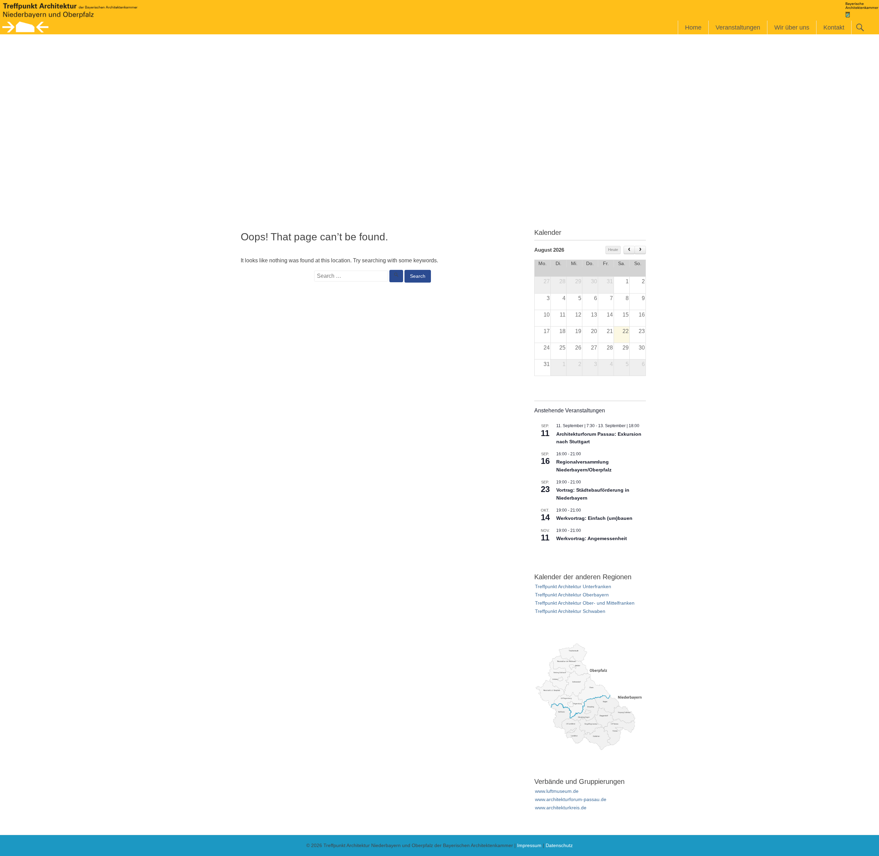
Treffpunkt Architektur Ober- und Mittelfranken (585, 603)
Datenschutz (559, 845)
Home (693, 27)
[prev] (629, 250)
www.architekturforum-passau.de (570, 799)
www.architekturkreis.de (560, 807)
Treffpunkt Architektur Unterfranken (573, 586)
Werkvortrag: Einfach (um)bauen (594, 518)
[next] (640, 250)
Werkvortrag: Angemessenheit (591, 538)
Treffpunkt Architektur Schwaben (570, 611)
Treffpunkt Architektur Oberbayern (572, 594)
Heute (613, 250)
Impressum (529, 845)
